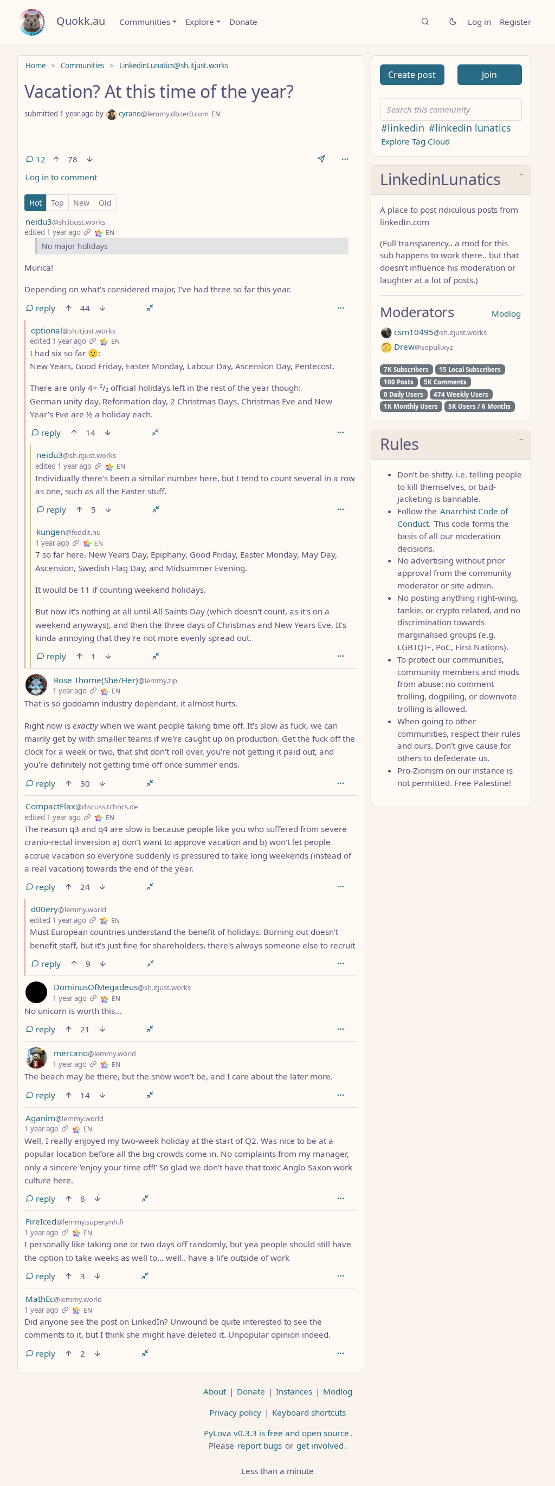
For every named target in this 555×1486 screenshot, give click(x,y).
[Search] (425, 21)
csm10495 (439, 331)
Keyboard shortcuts (309, 1412)
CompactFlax (81, 806)
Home (35, 65)
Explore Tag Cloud (415, 141)
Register (515, 21)
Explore (199, 21)
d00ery (68, 909)
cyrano (163, 114)
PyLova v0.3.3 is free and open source (276, 1433)
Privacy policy (235, 1412)
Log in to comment (61, 177)
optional (73, 330)
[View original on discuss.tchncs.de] (98, 817)
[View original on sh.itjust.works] (98, 232)
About (214, 1391)
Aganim (64, 1117)
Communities (144, 21)
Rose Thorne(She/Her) (115, 680)
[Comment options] (341, 308)
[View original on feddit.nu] (87, 543)
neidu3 (65, 221)
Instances (294, 1391)
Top (57, 203)
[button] (451, 180)
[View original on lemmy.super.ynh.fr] (76, 1233)
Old (105, 203)
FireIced (74, 1221)
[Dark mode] (452, 21)
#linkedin (402, 127)
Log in (479, 21)
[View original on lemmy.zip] (104, 691)
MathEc (63, 1298)
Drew (422, 346)
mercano (95, 1053)
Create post (412, 75)
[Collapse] (150, 308)
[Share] (321, 159)
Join (489, 75)
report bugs (259, 1445)
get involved (320, 1445)
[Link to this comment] (87, 232)
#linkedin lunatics (470, 127)
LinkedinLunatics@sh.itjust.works (173, 65)
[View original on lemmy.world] (104, 920)
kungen (68, 531)
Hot (35, 203)
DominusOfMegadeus (122, 986)
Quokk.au (80, 21)
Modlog (506, 313)
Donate (243, 21)
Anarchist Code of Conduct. (452, 517)
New (81, 203)
